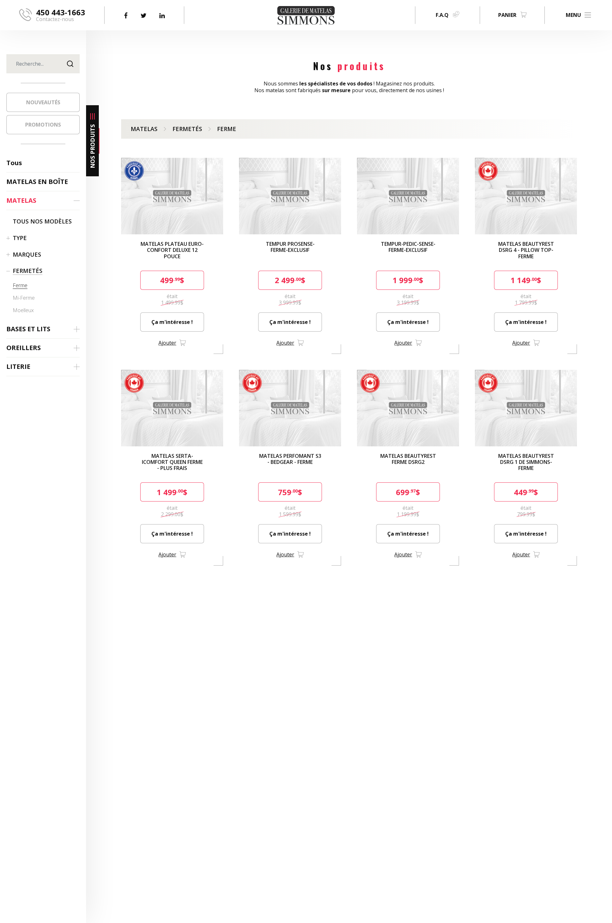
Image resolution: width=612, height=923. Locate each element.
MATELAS (144, 129)
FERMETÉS (187, 129)
